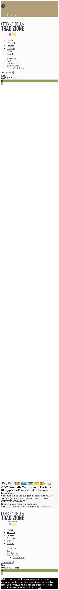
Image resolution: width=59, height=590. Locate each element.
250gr (10, 477)
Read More (13, 148)
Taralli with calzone (18, 217)
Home (4, 101)
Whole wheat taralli (19, 275)
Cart (3, 75)
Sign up (9, 14)
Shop (17, 101)
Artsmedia (46, 506)
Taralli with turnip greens (22, 159)
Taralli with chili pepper (21, 390)
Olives (10, 51)
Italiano (20, 68)
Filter (48, 465)
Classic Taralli (15, 448)
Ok (39, 587)
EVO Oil (11, 43)
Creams (11, 48)
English (15, 66)
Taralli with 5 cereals (19, 333)
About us (11, 59)
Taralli (10, 54)
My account (11, 16)
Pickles (10, 46)
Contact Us (12, 63)
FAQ (9, 61)
